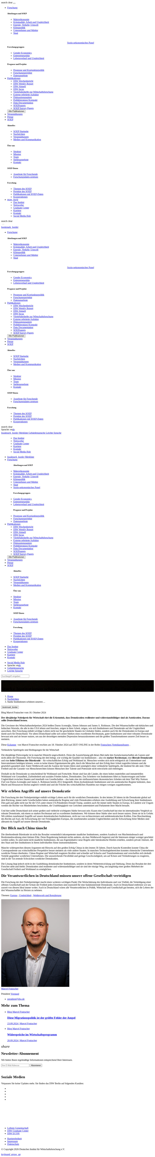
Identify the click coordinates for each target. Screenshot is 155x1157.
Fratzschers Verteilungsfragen (115, 744)
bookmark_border (9, 227)
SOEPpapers (19, 105)
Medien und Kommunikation (27, 139)
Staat (15, 33)
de (13, 429)
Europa (13, 895)
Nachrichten (19, 134)
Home (10, 696)
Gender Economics (22, 53)
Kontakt (17, 162)
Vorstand (15, 994)
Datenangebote (20, 75)
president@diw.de (16, 999)
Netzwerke (18, 205)
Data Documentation (23, 102)
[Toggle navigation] (14, 3)
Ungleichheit (25, 895)
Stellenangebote (20, 159)
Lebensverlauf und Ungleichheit (28, 58)
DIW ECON (13, 1133)
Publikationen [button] (13, 78)
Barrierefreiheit (14, 1138)
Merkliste (20, 457)
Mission (17, 154)
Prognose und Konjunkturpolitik (28, 70)
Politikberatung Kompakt (25, 100)
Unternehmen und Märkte (25, 30)
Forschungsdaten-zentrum (25, 177)
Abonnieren (36, 1065)
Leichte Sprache (15, 670)
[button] (7, 2)
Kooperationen (20, 197)
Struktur (17, 151)
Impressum (12, 1141)
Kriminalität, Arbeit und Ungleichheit (31, 22)
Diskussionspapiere (22, 97)
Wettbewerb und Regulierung (47, 895)
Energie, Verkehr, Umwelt (25, 25)
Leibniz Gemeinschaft (17, 1128)
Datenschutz (13, 1144)
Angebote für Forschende (25, 174)
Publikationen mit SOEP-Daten (28, 194)
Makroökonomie (21, 19)
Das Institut (18, 202)
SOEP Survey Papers (23, 108)
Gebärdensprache (15, 668)
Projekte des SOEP (22, 191)
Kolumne (11, 744)
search (4, 2)
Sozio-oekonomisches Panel (80, 42)
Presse (10, 117)
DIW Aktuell (19, 86)
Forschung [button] (12, 7)
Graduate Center (21, 207)
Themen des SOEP (22, 188)
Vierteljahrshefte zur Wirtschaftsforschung (33, 92)
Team (16, 157)
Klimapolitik (19, 27)
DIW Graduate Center (17, 1130)
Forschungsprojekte (22, 73)
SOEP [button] (10, 119)
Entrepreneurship (21, 55)
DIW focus (18, 89)
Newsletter (6, 1070)
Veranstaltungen (15, 114)
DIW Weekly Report (23, 83)
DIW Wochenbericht (23, 81)
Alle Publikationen (16, 111)
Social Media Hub (22, 216)
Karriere (17, 210)
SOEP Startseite (20, 131)
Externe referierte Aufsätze (26, 94)
